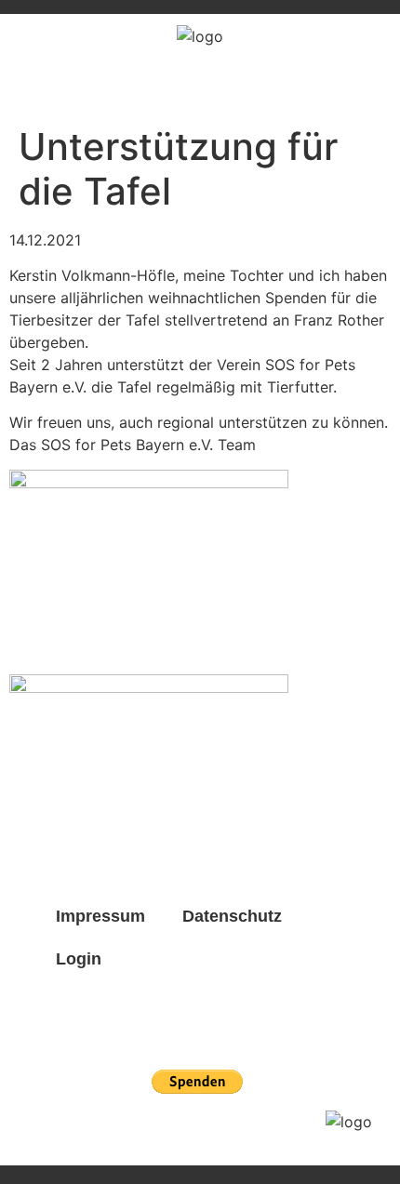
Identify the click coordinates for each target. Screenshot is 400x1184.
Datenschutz (232, 916)
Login (78, 959)
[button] (373, 87)
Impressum (100, 916)
